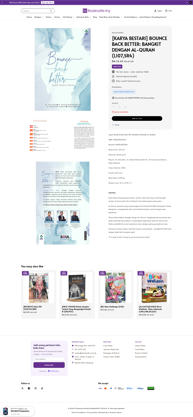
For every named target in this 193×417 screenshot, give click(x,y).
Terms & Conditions (79, 412)
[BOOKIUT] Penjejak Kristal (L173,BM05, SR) (20, 411)
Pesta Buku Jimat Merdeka (109, 17)
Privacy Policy (92, 412)
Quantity (115, 103)
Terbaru (49, 17)
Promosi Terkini (141, 353)
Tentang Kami (140, 357)
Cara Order (108, 345)
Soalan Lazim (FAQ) (111, 357)
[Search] (51, 10)
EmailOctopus (54, 371)
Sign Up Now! (110, 2)
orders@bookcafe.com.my (85, 353)
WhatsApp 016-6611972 (85, 345)
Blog (95, 17)
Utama (29, 17)
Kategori (38, 17)
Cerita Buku (140, 349)
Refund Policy (103, 412)
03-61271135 (80, 349)
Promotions (117, 87)
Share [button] (117, 125)
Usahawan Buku (82, 17)
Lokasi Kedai (140, 345)
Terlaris (57, 17)
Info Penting (67, 17)
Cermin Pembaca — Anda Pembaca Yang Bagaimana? (145, 17)
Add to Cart (137, 118)
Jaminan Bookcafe (111, 349)
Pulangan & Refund (111, 353)
